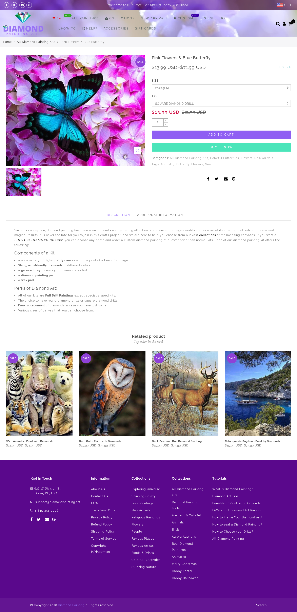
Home (7, 52)
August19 (168, 174)
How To (68, 38)
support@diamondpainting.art (57, 512)
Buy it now (221, 157)
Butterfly (183, 174)
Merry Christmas (184, 574)
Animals (178, 532)
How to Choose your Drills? (232, 541)
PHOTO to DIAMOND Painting (38, 250)
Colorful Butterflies (224, 168)
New (208, 174)
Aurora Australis (184, 546)
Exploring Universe (146, 499)
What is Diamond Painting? (232, 499)
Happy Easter (182, 581)
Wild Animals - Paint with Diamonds (29, 451)
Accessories (116, 38)
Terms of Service (103, 548)
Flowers (247, 168)
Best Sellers (212, 28)
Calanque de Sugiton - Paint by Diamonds (252, 451)
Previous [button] (3, 409)
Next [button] (288, 409)
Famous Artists (143, 555)
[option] (75, 120)
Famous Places (143, 548)
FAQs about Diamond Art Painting (237, 520)
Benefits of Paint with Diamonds (236, 513)
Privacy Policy (102, 527)
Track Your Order (104, 520)
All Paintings (85, 28)
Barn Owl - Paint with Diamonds (100, 451)
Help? (92, 38)
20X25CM (162, 98)
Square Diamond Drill (174, 114)
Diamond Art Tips (225, 506)
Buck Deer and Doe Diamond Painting (177, 451)
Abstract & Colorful (186, 525)
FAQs (95, 513)
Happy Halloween (185, 588)
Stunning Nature (144, 577)
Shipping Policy (103, 541)
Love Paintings (143, 513)
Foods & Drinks (143, 563)
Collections (122, 28)
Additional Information (160, 225)
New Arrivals (154, 28)
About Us (98, 499)
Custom (185, 28)
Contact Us (99, 506)
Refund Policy (101, 534)
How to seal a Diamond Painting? (237, 534)
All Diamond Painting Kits (36, 52)
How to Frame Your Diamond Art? (237, 527)
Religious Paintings (146, 527)
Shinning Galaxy (144, 506)
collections (208, 245)
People (137, 541)
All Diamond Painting (228, 548)
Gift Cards (145, 38)
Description (118, 225)
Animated (179, 567)
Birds (176, 539)
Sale (61, 28)
